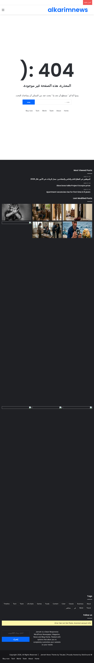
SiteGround (86, 655)
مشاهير (68, 608)
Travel (89, 608)
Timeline (7, 604)
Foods (47, 604)
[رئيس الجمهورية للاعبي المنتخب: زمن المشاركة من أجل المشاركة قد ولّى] (47, 414)
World (44, 111)
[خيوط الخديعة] (16, 212)
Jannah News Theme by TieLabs (53, 655)
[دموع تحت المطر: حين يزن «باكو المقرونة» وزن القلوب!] (16, 313)
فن (75, 608)
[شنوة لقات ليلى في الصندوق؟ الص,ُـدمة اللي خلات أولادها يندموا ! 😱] (77, 414)
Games (39, 604)
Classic (71, 604)
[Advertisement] (47, 34)
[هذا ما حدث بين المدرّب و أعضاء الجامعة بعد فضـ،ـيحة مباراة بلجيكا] (16, 498)
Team (51, 111)
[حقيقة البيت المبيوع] (77, 212)
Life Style (30, 604)
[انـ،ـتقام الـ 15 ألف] (47, 229)
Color (63, 604)
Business (80, 604)
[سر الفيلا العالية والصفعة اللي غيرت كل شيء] (47, 212)
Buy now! (29, 111)
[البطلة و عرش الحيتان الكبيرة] (77, 229)
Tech (37, 111)
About (58, 111)
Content (55, 604)
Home (66, 111)
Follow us (87, 615)
